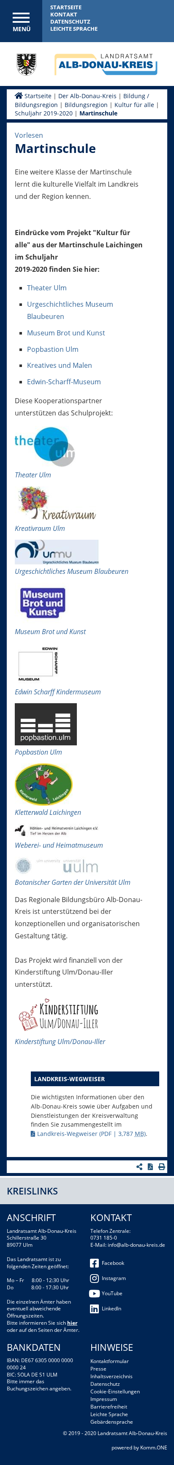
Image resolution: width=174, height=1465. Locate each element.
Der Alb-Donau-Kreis (87, 96)
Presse (98, 1368)
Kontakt (63, 14)
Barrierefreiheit (108, 1406)
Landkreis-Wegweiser (91, 1134)
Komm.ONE (153, 1447)
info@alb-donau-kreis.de (136, 1244)
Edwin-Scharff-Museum (64, 381)
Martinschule (98, 113)
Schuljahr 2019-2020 (44, 113)
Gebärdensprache (111, 1421)
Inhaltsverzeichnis (111, 1376)
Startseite (66, 7)
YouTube (112, 1293)
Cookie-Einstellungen (115, 1391)
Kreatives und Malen (59, 365)
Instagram (114, 1278)
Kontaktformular (109, 1361)
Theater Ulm (47, 287)
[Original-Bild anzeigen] (45, 448)
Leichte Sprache (74, 28)
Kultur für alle (134, 105)
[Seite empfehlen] (140, 1166)
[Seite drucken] (162, 1166)
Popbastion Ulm (53, 349)
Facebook (113, 1263)
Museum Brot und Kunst (66, 332)
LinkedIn (111, 1308)
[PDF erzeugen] (151, 1166)
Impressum (103, 1399)
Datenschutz (70, 21)
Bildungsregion (86, 105)
